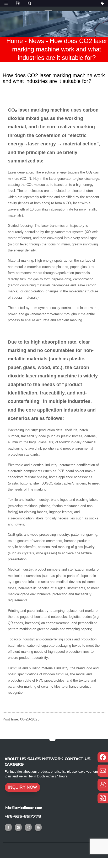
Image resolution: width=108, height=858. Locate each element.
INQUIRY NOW (22, 787)
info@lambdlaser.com (23, 808)
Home (14, 40)
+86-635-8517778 (23, 816)
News (36, 40)
